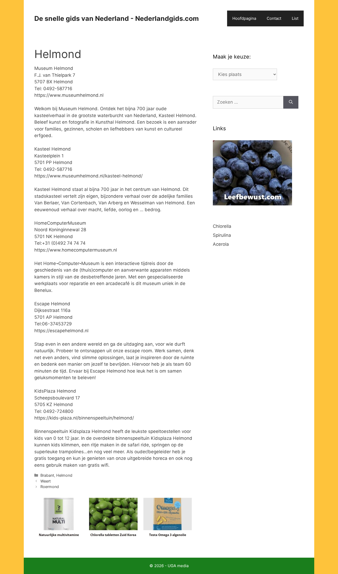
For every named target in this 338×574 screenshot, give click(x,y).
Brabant (47, 475)
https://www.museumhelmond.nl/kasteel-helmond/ (88, 176)
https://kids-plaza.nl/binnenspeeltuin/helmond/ (84, 418)
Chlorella (222, 226)
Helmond (64, 475)
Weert (45, 481)
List (295, 18)
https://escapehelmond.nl (61, 330)
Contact (274, 18)
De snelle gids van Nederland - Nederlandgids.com (116, 18)
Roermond (49, 486)
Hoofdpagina (244, 18)
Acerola (221, 244)
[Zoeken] (290, 102)
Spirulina (222, 235)
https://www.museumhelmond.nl (69, 95)
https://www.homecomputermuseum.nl (75, 250)
